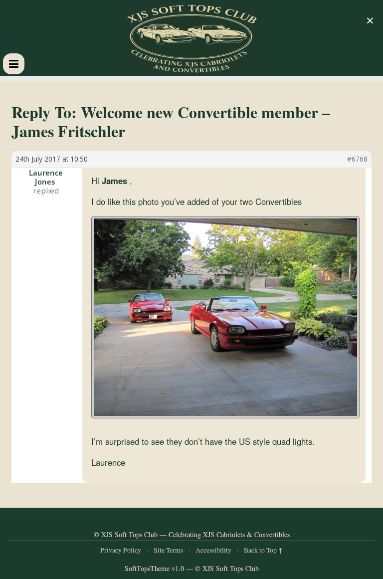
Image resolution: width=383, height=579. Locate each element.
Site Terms (168, 550)
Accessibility (213, 550)
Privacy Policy (120, 550)
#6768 (357, 159)
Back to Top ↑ (263, 550)
